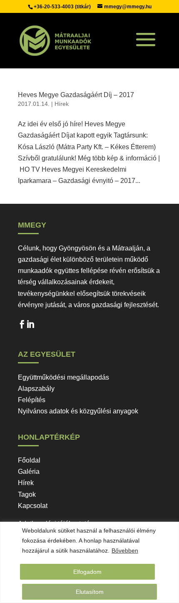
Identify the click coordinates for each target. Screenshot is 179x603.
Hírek (62, 103)
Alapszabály (36, 388)
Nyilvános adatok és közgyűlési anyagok (78, 411)
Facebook (22, 326)
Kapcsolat (32, 505)
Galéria (29, 471)
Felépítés (31, 399)
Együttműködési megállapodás (63, 377)
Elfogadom (87, 571)
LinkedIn (30, 326)
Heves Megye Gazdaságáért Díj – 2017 (76, 94)
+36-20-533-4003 (54, 7)
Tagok (27, 494)
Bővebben (125, 550)
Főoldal (29, 460)
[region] (89, 562)
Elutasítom (90, 591)
